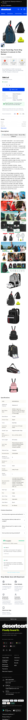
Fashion (25, 13)
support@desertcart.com (12, 688)
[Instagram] (3, 650)
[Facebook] (10, 650)
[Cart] (24, 9)
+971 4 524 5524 (10, 694)
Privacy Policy (6, 717)
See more (3, 128)
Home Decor (10, 13)
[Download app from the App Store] (17, 710)
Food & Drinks (18, 13)
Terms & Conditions (8, 714)
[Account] (21, 9)
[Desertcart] (6, 9)
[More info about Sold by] (21, 94)
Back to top (13, 619)
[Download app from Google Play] (7, 710)
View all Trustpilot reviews (13, 572)
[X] (6, 650)
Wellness (3, 13)
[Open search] (18, 9)
